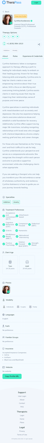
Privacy (22, 431)
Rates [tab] (15, 56)
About (22, 400)
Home (22, 419)
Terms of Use (22, 435)
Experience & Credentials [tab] (33, 56)
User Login (22, 396)
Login (22, 415)
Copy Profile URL (12, 376)
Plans (22, 422)
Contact (22, 403)
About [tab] (5, 56)
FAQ (22, 407)
